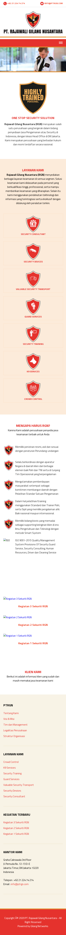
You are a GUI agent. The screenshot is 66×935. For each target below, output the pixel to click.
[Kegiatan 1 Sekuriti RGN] (17, 636)
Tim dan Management (15, 725)
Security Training (12, 773)
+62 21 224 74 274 (16, 3)
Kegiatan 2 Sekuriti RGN (16, 828)
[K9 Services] (33, 369)
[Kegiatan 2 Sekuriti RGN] (17, 617)
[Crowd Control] (33, 396)
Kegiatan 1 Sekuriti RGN (16, 834)
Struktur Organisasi (14, 736)
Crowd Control (11, 762)
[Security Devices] (33, 259)
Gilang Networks (39, 926)
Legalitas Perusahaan (15, 730)
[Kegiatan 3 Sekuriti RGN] (17, 599)
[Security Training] (33, 341)
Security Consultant (14, 796)
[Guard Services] (33, 314)
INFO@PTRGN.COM (53, 3)
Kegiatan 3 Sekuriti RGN (16, 822)
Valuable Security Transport (18, 785)
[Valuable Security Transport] (33, 286)
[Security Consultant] (33, 231)
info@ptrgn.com (20, 884)
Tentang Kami (11, 713)
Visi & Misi (8, 719)
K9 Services (9, 768)
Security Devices (12, 791)
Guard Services (11, 779)
